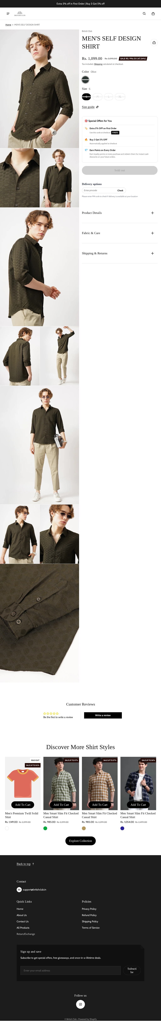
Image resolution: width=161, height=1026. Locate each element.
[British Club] (19, 14)
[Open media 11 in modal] (39, 623)
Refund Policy (89, 915)
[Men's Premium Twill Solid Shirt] (23, 783)
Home (8, 24)
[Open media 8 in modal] (39, 445)
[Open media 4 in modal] (59, 177)
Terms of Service (91, 927)
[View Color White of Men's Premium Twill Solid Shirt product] (7, 828)
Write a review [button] (103, 715)
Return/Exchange (26, 933)
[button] (144, 13)
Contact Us (23, 921)
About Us (22, 915)
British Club (72, 1019)
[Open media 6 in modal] (20, 355)
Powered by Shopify (87, 1019)
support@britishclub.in (34, 889)
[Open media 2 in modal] (39, 88)
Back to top (24, 864)
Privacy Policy (89, 908)
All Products (23, 927)
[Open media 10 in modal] (59, 534)
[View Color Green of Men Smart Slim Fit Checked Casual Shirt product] (45, 828)
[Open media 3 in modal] (20, 177)
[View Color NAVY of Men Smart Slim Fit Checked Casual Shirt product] (122, 828)
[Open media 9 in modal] (20, 534)
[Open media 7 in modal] (59, 355)
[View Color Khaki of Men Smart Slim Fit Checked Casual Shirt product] (84, 828)
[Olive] (85, 79)
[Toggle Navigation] (8, 13)
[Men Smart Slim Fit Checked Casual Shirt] (61, 783)
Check (120, 190)
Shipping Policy (90, 921)
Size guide (88, 107)
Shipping (98, 64)
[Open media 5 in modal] (39, 267)
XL (120, 96)
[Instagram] (80, 1004)
